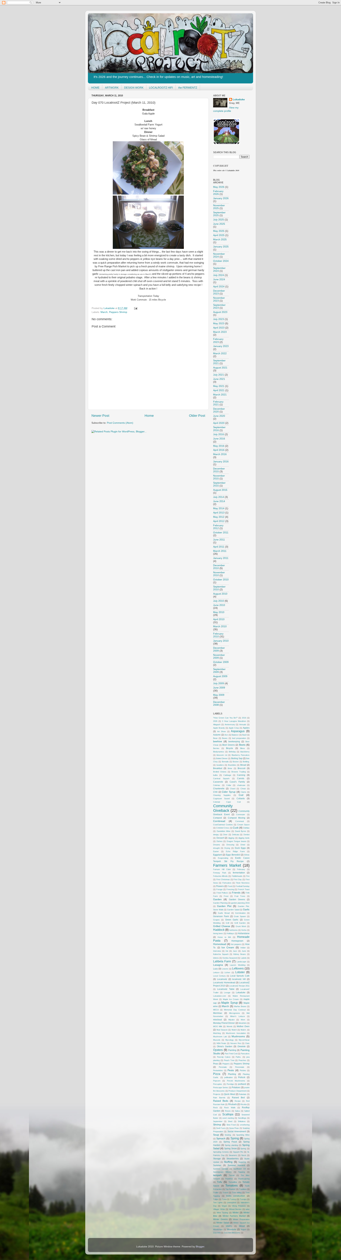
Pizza (216, 1073)
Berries (216, 748)
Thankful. (229, 1179)
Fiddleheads (237, 876)
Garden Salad (233, 910)
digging (231, 838)
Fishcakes (226, 883)
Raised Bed (238, 1097)
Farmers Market (227, 865)
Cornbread (219, 821)
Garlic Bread (224, 913)
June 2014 (219, 501)
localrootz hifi (239, 979)
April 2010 (218, 619)
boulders (220, 765)
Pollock (241, 1077)
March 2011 (219, 551)
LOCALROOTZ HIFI (161, 87)
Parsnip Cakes (224, 1057)
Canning (241, 775)
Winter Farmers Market (234, 1216)
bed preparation (239, 738)
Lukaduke (239, 99)
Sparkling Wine (243, 1135)
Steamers (233, 1155)
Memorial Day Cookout (234, 1010)
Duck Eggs (240, 848)
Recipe (238, 1101)
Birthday (232, 752)
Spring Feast (230, 1142)
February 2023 (218, 340)
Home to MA (224, 937)
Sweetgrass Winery (222, 1172)
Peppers (226, 1064)
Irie (227, 951)
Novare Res (235, 1043)
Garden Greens (237, 899)
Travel (225, 1192)
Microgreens (234, 1013)
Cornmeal (239, 821)
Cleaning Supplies (222, 795)
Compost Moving (236, 818)
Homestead (219, 944)
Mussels (216, 1040)
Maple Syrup (229, 1002)
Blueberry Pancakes (241, 755)
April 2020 (218, 423)
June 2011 (219, 539)
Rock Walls (229, 1107)
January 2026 (221, 198)
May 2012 (218, 517)
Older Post (197, 415)
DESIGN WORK (134, 87)
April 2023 (218, 327)
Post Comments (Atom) (120, 423)
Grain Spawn (240, 916)
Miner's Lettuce (237, 1016)
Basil (244, 735)
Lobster (240, 972)
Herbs (244, 930)
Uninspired (231, 1202)
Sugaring (242, 1162)
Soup (216, 1134)
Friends (236, 892)
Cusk (236, 827)
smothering (245, 1125)
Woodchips (218, 1229)
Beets (242, 745)
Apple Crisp (234, 728)
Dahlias (246, 828)
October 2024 (221, 261)
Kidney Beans (239, 954)
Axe (226, 735)
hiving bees (218, 933)
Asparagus (238, 731)
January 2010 (221, 640)
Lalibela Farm (222, 961)
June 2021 (219, 379)
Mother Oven (243, 1026)
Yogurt (243, 1229)
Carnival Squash (221, 778)
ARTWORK (112, 87)
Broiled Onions (219, 772)
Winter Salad (222, 1222)
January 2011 (220, 558)
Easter (216, 851)
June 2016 (219, 438)
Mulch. (243, 1030)
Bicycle (229, 748)
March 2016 (220, 454)
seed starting (228, 1118)
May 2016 (218, 446)
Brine (230, 768)
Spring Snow (230, 1148)
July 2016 (218, 434)
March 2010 (220, 626)
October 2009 (221, 662)
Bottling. (246, 762)
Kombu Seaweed (230, 958)
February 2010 (218, 635)
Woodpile (231, 1229)
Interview (217, 951)
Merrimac (217, 1013)
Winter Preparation (241, 1219)
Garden (217, 899)
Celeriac (216, 785)
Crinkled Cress (222, 828)
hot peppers (236, 944)
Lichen (227, 972)
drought (216, 848)
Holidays (230, 933)
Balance (235, 735)
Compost (217, 818)
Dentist (246, 834)
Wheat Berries (235, 1209)
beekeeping (234, 741)
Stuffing (228, 1162)
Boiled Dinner (222, 758)
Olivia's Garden (224, 1046)
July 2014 (218, 497)
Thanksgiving (244, 1179)
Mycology (229, 1040)
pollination (228, 1077)
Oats (247, 1043)
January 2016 (221, 461)
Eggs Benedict (233, 855)
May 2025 (218, 231)
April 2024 (218, 286)
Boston (236, 762)
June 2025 (219, 224)
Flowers (220, 886)
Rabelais (242, 1094)
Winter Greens (220, 1219)
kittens (216, 958)
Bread (243, 765)
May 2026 (218, 187)
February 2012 (218, 527)
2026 (215, 721)
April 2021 (218, 390)
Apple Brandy (219, 728)
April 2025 (218, 235)
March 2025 (220, 239)
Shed (230, 1121)
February (241, 869)
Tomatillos (233, 1182)
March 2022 (220, 353)
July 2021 (218, 374)
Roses (228, 1111)
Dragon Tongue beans (236, 841)
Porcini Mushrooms (236, 1081)
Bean (215, 738)
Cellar (228, 785)
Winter (235, 1212)
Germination (240, 913)
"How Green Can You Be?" (225, 718)
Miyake (231, 1020)
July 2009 (218, 683)
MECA (216, 1010)
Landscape (241, 962)
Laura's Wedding (237, 965)
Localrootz (222, 979)
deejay (216, 834)
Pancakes (245, 1054)
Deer (225, 834)
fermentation (239, 872)
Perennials (239, 1067)
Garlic (246, 909)
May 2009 (218, 695)
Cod (241, 795)
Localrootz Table (225, 989)
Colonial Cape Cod (227, 802)
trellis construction (235, 1196)
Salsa (237, 1111)
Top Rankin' (230, 1189)
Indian (243, 948)
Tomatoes (231, 1185)
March (104, 312)
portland (242, 1084)
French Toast (244, 889)
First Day (238, 879)
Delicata (235, 834)
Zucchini (216, 1233)
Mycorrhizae (244, 1040)
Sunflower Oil (239, 1169)
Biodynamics (218, 752)
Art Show (221, 731)
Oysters (218, 1049)
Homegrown (237, 941)
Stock (243, 1155)
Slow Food (231, 1125)
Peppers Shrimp (118, 312)
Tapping (241, 1172)
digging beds (244, 838)
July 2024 (218, 275)
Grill (227, 923)
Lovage (227, 992)
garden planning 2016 (240, 903)
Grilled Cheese (221, 926)
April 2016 (218, 450)
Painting (232, 1050)
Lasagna (218, 965)
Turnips (243, 1199)
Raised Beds (220, 1101)
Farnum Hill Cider (222, 869)
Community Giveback (223, 808)
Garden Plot (224, 906)
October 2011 (220, 532)
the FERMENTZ (187, 87)
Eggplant (217, 855)
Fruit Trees (239, 896)
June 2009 (219, 687)
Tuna (224, 1199)
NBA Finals (221, 1043)
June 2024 (219, 279)
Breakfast (217, 768)
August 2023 (220, 312)
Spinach (220, 1138)
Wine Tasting (222, 1213)
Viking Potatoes (239, 1206)
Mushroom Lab (220, 1036)
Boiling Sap (236, 758)
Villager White (219, 1209)
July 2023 (218, 319)
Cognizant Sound (221, 798)
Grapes (216, 920)
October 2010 (221, 579)
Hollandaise (244, 933)
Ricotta (243, 1104)
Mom (243, 1020)
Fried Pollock (222, 893)
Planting (232, 1074)
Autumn (217, 735)
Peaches (242, 1060)
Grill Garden (240, 923)
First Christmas (223, 879)
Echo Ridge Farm (235, 851)
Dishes (219, 841)
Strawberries (232, 1158)
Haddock (218, 929)
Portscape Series (220, 1087)
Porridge (230, 1084)
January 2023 (221, 346)
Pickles (243, 1070)
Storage (217, 1158)
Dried (242, 845)
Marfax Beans (240, 1006)
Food (230, 886)
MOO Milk (217, 1026)
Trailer (216, 1192)
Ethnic (247, 855)
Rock (215, 1107)
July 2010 (218, 601)
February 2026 (218, 192)
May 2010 (218, 612)
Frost (226, 896)
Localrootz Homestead (224, 982)
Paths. (238, 1057)
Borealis (225, 762)
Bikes (242, 748)
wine (248, 1209)
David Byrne (240, 831)
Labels (244, 958)
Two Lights (218, 1202)
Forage (219, 889)
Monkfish (243, 1023)
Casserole (218, 782)
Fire (248, 876)
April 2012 (218, 521)
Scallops (227, 1114)
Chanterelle (218, 788)
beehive (217, 741)
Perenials (223, 1067)
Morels (229, 1026)
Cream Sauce (243, 825)
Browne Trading (238, 772)
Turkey (233, 1199)
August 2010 (220, 593)
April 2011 (218, 546)
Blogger (200, 1246)
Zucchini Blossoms (232, 1233)
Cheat (243, 789)
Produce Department (237, 1091)
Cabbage (227, 775)
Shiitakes (242, 1121)
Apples (246, 728)
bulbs (215, 775)
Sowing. (228, 1135)
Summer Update (220, 1169)
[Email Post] (135, 308)
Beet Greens (228, 745)
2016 (244, 718)
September (218, 1121)
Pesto (231, 1070)
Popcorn (216, 1081)
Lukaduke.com (219, 996)
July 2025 (218, 219)
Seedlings (242, 1118)
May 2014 (218, 508)
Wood (242, 1226)
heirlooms (233, 930)
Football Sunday (243, 886)
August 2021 (220, 367)
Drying (227, 848)
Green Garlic (231, 920)
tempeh (217, 1175)
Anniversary (230, 724)
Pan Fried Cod (231, 1054)
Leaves (225, 969)
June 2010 (219, 605)
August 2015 (220, 490)
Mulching (217, 1033)
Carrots (240, 778)
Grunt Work (241, 926)
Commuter (240, 814)
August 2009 (220, 676)
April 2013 (218, 512)
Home (149, 415)
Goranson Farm (221, 916)
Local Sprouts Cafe (240, 976)
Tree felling (237, 1192)
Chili (215, 792)
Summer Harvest (236, 1165)
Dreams (216, 845)
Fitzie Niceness (243, 883)
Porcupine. (217, 1084)
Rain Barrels (219, 1098)
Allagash (216, 724)
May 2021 (218, 386)
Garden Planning (220, 903)
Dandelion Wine (224, 831)
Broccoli (241, 768)
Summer (217, 1165)
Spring (235, 1138)
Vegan (224, 1206)
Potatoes (236, 1087)
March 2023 (220, 332)
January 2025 (221, 246)
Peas (215, 1063)
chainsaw (241, 785)
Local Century (219, 976)
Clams (243, 792)
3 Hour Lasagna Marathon (234, 721)
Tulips (215, 1199)
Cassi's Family (237, 782)
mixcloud (217, 1019)
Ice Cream (227, 947)
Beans (225, 738)
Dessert (220, 838)
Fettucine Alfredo (220, 876)
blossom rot (221, 755)
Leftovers (238, 968)
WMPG (229, 1226)
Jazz (235, 951)
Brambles (232, 765)
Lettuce (216, 972)
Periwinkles (218, 1070)
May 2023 (218, 323)
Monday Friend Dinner (224, 1023)
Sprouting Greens (221, 1152)
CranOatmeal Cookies (223, 825)
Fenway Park (219, 873)
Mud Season (222, 1030)
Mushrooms (238, 1036)
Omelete (241, 1046)
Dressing (230, 845)
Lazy (215, 968)
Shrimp (217, 1124)
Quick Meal (229, 1094)
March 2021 (220, 394)
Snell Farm (220, 1128)
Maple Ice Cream (231, 999)
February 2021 (218, 403)
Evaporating (223, 858)
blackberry (245, 752)
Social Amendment (237, 1131)
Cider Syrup (229, 792)
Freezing (230, 889)
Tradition (243, 1189)
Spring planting (231, 1145)
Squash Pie (238, 1152)
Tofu (219, 1182)
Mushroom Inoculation (236, 1033)
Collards (241, 798)
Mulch (234, 1030)
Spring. (243, 1148)
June (244, 951)
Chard (232, 789)
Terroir (232, 1175)
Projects (216, 1094)
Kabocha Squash (221, 954)
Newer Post (100, 415)
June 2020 (219, 416)
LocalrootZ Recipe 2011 (239, 986)
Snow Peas (234, 1128)
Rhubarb (232, 1104)
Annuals (242, 724)
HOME (95, 87)
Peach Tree (229, 1060)
